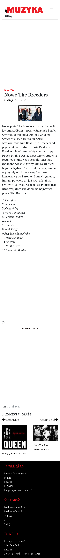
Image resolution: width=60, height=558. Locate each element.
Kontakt (7, 477)
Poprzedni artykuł (12, 420)
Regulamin (9, 486)
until (8, 406)
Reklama (8, 482)
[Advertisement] (30, 54)
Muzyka (9, 90)
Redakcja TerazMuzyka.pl (15, 473)
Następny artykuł (47, 420)
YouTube (8, 515)
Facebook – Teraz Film (14, 511)
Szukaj (8, 16)
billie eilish (16, 406)
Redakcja (8, 100)
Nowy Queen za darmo (14, 453)
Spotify (7, 524)
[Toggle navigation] (51, 10)
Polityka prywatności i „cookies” (18, 490)
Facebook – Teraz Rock (14, 507)
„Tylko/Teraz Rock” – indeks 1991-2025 (22, 553)
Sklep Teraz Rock (11, 545)
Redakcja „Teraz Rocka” (14, 541)
